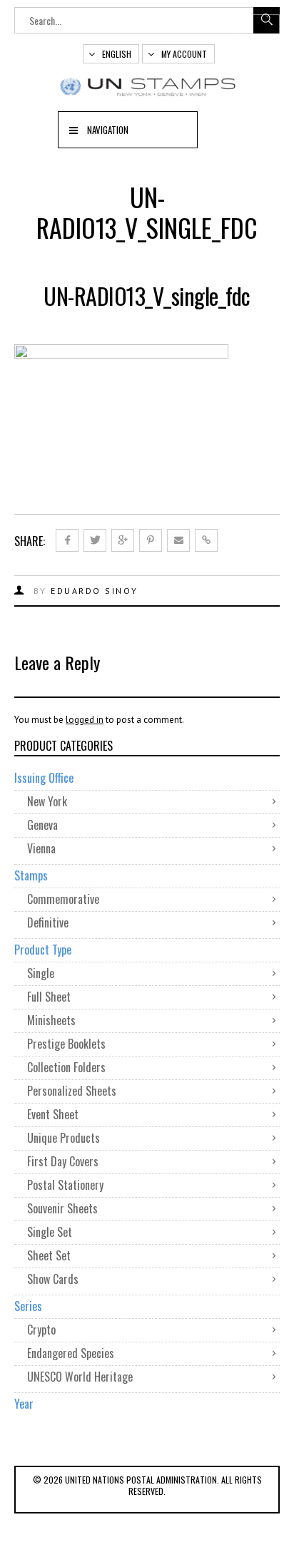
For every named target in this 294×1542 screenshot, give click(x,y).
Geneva (42, 824)
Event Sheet (52, 1114)
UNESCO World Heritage (80, 1376)
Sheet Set (49, 1255)
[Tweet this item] (94, 540)
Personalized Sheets (71, 1090)
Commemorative (63, 899)
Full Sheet (49, 996)
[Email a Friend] (178, 540)
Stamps (31, 875)
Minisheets (51, 1020)
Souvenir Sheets (62, 1208)
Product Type (42, 949)
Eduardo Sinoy (94, 590)
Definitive (48, 922)
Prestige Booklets (66, 1043)
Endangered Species (70, 1353)
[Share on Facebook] (67, 540)
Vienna (41, 848)
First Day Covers (62, 1161)
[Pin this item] (150, 540)
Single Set (49, 1231)
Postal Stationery (65, 1184)
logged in (84, 720)
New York (47, 801)
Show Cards (52, 1278)
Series (28, 1306)
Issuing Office (44, 777)
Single (40, 973)
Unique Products (63, 1137)
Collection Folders (66, 1067)
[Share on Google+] (122, 540)
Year (24, 1403)
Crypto (41, 1329)
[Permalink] (206, 540)
